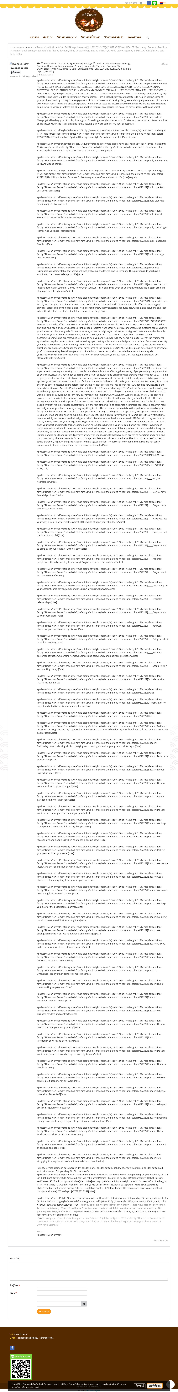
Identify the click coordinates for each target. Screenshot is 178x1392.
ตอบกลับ (45, 1312)
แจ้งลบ (165, 63)
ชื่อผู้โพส (15, 1285)
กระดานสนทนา (17, 47)
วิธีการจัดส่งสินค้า (113, 37)
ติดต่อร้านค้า (134, 37)
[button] (147, 37)
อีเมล (13, 1293)
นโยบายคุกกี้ (34, 1387)
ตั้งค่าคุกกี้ (140, 1385)
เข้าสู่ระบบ (16, 3)
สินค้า (46, 37)
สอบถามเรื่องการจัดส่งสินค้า (41, 47)
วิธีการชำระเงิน (65, 37)
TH (164, 3)
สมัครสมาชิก (29, 3)
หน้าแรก (34, 37)
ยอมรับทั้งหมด (155, 1385)
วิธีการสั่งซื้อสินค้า (90, 37)
